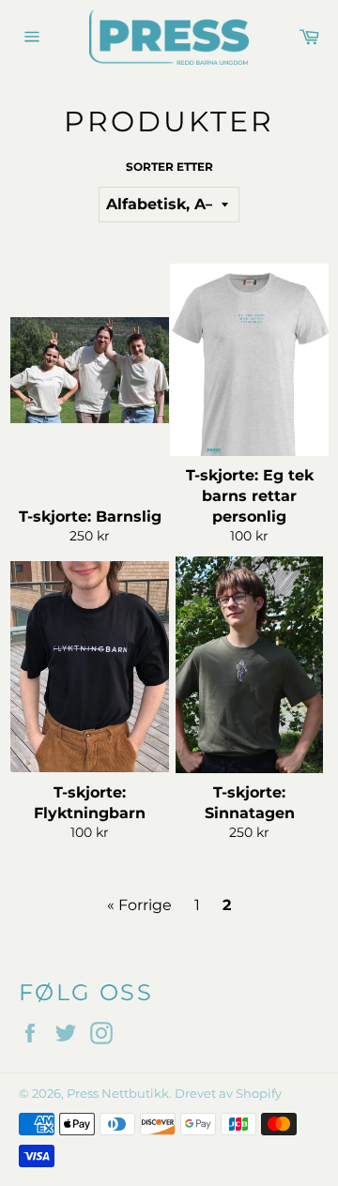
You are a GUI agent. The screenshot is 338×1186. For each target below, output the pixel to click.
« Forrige (139, 905)
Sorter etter (169, 167)
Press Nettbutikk (118, 1094)
